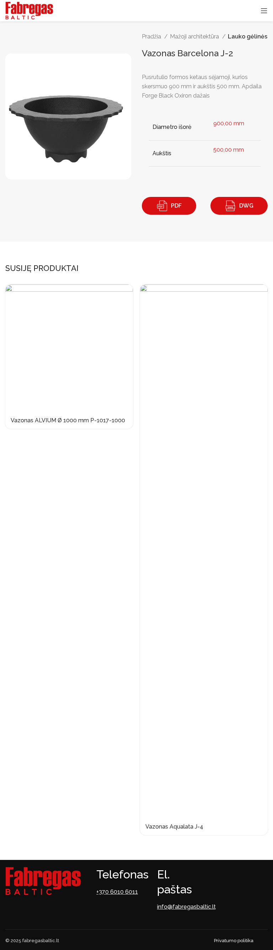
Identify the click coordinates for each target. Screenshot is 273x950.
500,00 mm (228, 149)
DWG (246, 205)
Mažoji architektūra (195, 36)
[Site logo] (29, 10)
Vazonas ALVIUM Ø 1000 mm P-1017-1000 (68, 420)
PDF (176, 205)
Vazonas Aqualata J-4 (174, 826)
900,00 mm (228, 123)
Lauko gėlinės (247, 36)
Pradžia (152, 36)
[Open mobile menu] (264, 11)
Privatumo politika (233, 940)
